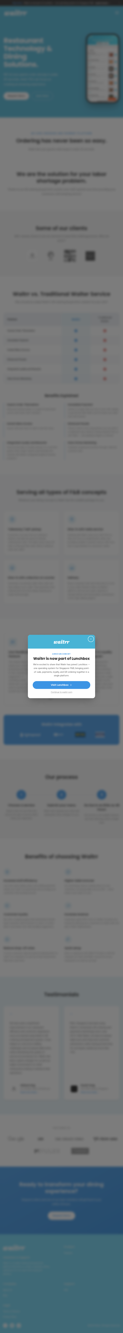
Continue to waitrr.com (61, 692)
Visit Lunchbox (60, 685)
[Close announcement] (90, 639)
